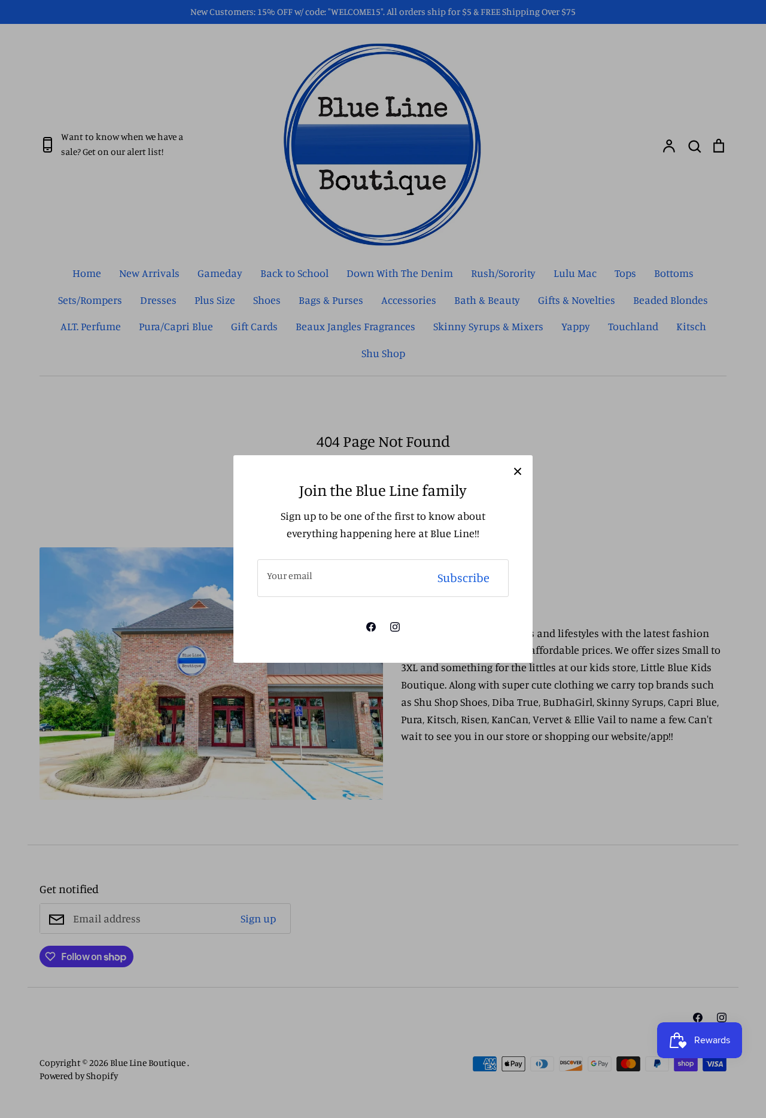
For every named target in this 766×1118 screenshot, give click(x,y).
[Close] (517, 470)
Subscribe (463, 577)
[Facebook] (371, 627)
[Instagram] (395, 627)
